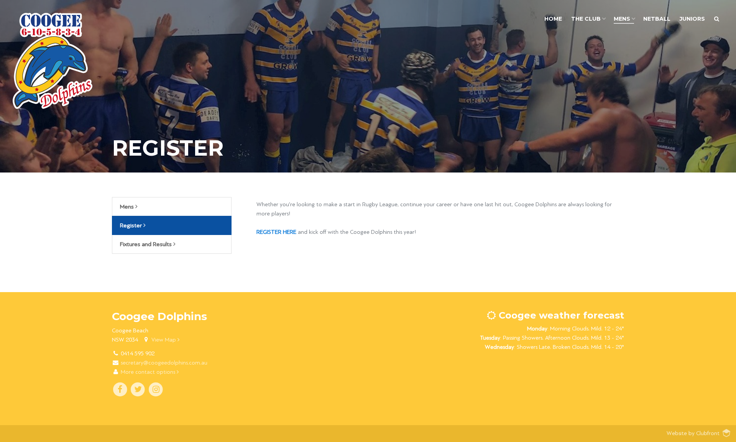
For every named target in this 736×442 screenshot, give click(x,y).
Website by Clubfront (693, 433)
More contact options (149, 372)
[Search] (717, 19)
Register (131, 225)
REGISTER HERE (276, 232)
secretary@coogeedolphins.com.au (164, 363)
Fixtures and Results (146, 244)
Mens (127, 206)
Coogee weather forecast (560, 315)
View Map (164, 340)
